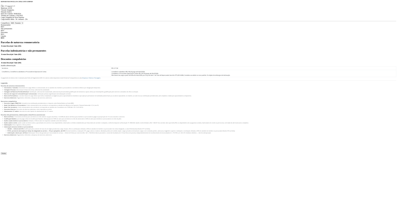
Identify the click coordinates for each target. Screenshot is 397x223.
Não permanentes (6, 29)
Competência (5, 23)
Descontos (4, 32)
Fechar (4, 153)
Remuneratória (5, 25)
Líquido (3, 36)
